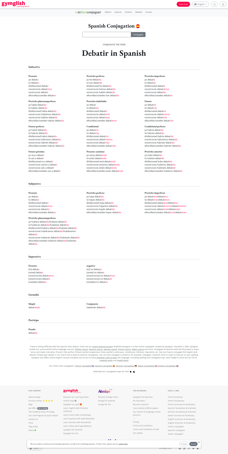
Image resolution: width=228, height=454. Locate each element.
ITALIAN (148, 12)
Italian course (138, 349)
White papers (152, 408)
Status (31, 430)
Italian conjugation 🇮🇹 (147, 366)
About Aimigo (34, 397)
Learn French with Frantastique (77, 415)
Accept (193, 444)
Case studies (138, 408)
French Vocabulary (176, 400)
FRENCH (108, 12)
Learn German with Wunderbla (77, 422)
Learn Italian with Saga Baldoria (77, 426)
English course (81, 349)
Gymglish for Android (72, 429)
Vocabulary (189, 415)
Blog (30, 404)
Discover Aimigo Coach (108, 397)
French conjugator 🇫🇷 (84, 366)
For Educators (139, 400)
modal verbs (122, 360)
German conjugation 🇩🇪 (126, 366)
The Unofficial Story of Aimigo (41, 411)
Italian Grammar (175, 415)
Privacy (136, 422)
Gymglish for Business (143, 397)
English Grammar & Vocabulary (181, 423)
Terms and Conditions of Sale (146, 429)
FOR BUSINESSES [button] (139, 391)
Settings (184, 444)
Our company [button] (34, 391)
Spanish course (96, 349)
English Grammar (175, 419)
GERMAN (138, 12)
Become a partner (141, 404)
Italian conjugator (175, 434)
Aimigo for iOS (104, 404)
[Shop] (214, 4)
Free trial (183, 4)
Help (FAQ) (33, 426)
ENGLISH (118, 12)
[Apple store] (134, 371)
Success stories (35, 400)
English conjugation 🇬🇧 (168, 366)
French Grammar (175, 397)
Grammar (192, 408)
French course (124, 349)
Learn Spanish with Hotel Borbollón (79, 418)
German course (110, 349)
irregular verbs (106, 360)
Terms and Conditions (143, 425)
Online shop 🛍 (70, 400)
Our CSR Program (36, 415)
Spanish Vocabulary (176, 408)
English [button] (201, 4)
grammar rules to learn (107, 357)
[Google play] (131, 371)
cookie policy (123, 444)
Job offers (37, 408)
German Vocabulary (176, 411)
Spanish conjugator (176, 430)
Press (30, 423)
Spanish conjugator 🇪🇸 (105, 366)
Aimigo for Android (106, 400)
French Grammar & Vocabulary (181, 404)
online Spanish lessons (102, 346)
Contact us (33, 419)
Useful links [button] (173, 391)
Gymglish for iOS (70, 433)
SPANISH (128, 12)
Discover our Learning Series (76, 397)
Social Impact (52, 415)
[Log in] (223, 4)
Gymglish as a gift (71, 404)
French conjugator (176, 426)
